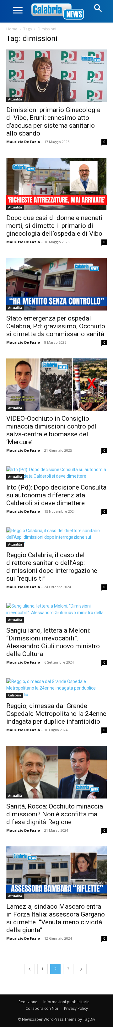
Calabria (14, 695)
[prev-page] (29, 969)
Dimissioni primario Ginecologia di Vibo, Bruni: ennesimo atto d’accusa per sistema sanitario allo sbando (53, 121)
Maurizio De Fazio (23, 141)
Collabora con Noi (41, 1008)
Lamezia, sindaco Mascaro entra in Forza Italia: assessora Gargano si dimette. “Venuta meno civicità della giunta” (55, 918)
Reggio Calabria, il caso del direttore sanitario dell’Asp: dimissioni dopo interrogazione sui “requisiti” (51, 566)
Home (11, 29)
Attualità (15, 99)
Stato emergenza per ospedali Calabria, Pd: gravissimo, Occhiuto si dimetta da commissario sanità (55, 326)
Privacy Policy (76, 1008)
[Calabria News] (59, 12)
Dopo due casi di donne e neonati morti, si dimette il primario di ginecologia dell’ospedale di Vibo (54, 225)
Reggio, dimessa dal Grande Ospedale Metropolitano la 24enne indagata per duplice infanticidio (56, 713)
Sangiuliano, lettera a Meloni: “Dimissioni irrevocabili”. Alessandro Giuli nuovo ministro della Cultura (53, 642)
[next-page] (81, 969)
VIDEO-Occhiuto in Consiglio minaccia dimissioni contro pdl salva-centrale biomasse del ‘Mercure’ (51, 430)
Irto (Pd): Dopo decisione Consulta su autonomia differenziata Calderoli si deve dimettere (56, 495)
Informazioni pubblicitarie (66, 1001)
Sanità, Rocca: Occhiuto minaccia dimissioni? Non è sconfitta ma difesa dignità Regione (54, 814)
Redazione (28, 1001)
